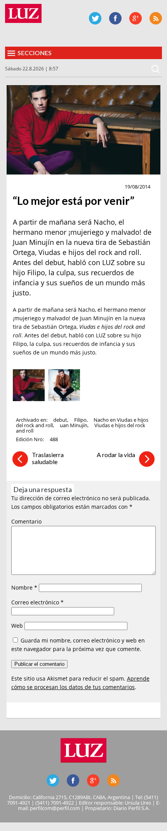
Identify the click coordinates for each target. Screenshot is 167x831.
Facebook (115, 18)
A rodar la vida (116, 454)
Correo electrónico (37, 602)
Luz (23, 13)
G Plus (135, 18)
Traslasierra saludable (48, 458)
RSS (156, 18)
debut (60, 419)
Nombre (24, 587)
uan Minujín (73, 425)
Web (17, 625)
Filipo (80, 419)
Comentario (26, 521)
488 (54, 439)
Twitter (95, 18)
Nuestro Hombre (41, 187)
